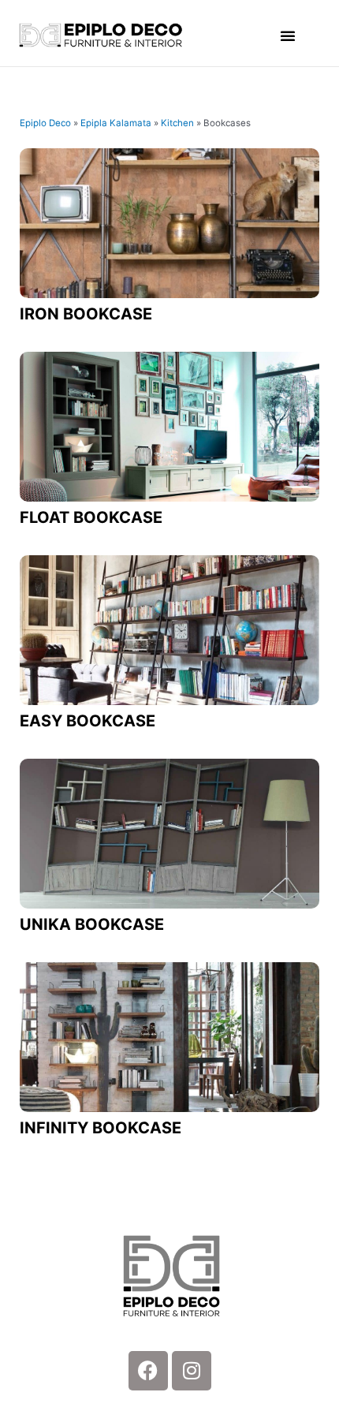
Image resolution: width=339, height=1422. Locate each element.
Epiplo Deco (45, 123)
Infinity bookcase (100, 1127)
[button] (288, 35)
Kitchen (177, 123)
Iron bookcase (86, 313)
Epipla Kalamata (115, 123)
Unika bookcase (92, 924)
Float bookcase (91, 517)
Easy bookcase (87, 720)
